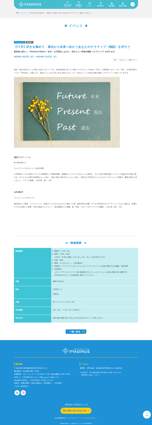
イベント (90, 6)
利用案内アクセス (79, 6)
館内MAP (101, 6)
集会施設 (112, 6)
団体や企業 (123, 6)
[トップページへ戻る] (30, 2)
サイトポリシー (72, 418)
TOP (17, 13)
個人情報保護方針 (60, 418)
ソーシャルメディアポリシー (88, 418)
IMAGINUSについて (68, 6)
